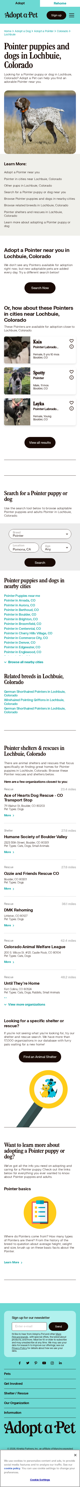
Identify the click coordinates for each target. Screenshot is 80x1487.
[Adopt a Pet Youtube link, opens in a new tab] (45, 1363)
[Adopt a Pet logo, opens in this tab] (40, 1432)
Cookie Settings (40, 1479)
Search (40, 562)
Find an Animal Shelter (40, 1057)
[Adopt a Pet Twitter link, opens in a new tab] (29, 1363)
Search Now (40, 288)
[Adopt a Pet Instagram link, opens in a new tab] (53, 1363)
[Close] (75, 1455)
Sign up (56, 15)
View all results (40, 442)
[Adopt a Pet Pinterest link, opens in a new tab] (37, 1363)
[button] (71, 340)
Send (58, 1326)
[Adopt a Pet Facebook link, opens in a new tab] (21, 1363)
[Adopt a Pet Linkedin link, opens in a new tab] (60, 1363)
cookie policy (12, 1468)
